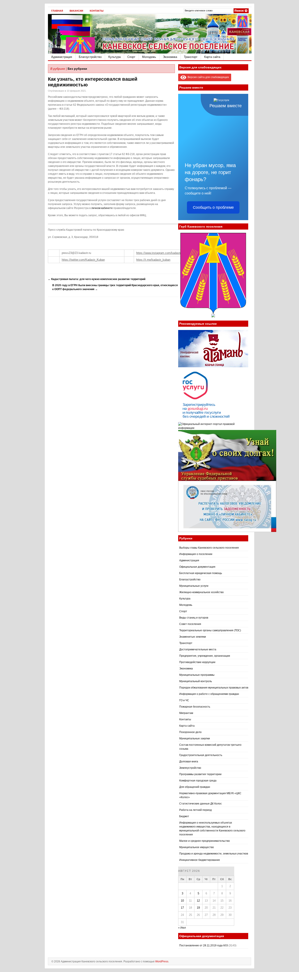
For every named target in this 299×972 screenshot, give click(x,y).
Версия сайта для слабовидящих (207, 77)
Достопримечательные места (197, 649)
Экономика (170, 57)
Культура (114, 57)
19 (198, 907)
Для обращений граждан (194, 786)
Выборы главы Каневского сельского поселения (209, 547)
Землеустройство (190, 767)
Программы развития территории (200, 774)
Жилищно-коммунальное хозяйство (201, 592)
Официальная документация (197, 566)
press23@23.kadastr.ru (76, 253)
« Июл (182, 927)
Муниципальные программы (197, 674)
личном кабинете (102, 208)
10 (182, 900)
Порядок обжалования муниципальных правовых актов (213, 687)
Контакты (97, 10)
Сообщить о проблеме (213, 207)
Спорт (131, 57)
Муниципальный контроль (195, 681)
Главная (57, 10)
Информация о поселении (195, 554)
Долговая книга (188, 761)
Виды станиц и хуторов (193, 617)
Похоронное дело (190, 732)
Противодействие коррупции (197, 662)
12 (198, 900)
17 (182, 907)
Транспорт (190, 57)
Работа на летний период (195, 809)
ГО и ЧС (184, 700)
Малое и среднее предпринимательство (204, 840)
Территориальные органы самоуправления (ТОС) (210, 630)
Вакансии (76, 10)
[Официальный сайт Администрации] (150, 52)
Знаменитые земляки (192, 636)
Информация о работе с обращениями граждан (209, 694)
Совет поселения (190, 624)
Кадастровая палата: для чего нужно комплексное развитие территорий (96, 279)
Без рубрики (77, 68)
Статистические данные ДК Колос (200, 803)
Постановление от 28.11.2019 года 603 (203, 945)
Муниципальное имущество (196, 847)
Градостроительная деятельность (200, 755)
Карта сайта (212, 57)
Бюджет (184, 816)
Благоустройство (90, 57)
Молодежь (149, 57)
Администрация (61, 57)
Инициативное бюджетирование (199, 859)
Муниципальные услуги (193, 585)
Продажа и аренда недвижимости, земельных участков (213, 853)
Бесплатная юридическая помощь (200, 573)
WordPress (161, 961)
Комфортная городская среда (197, 780)
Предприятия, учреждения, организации (204, 655)
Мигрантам (186, 713)
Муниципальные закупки (194, 738)
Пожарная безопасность (194, 706)
